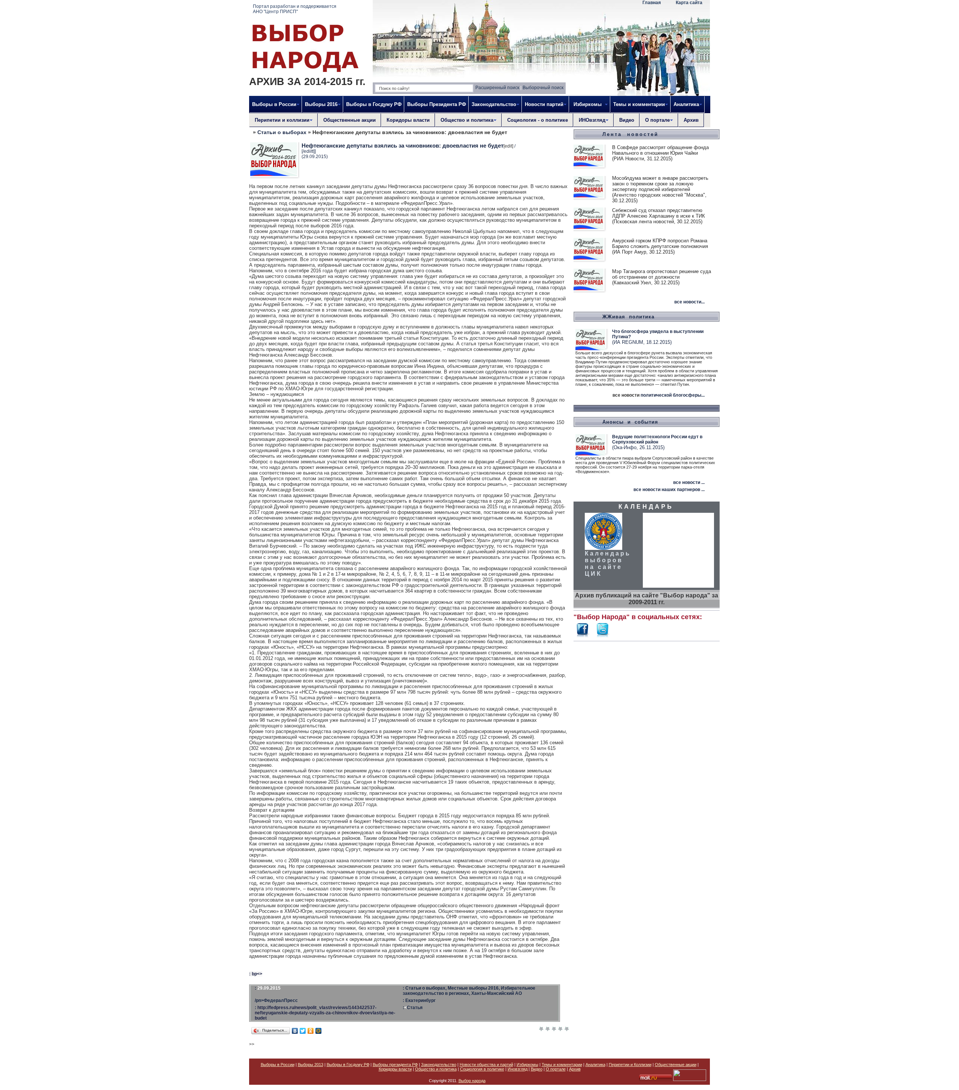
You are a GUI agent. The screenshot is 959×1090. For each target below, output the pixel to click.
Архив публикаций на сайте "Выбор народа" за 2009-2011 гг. (646, 598)
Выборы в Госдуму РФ (374, 104)
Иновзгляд (517, 1069)
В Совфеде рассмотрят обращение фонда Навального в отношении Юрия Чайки (660, 150)
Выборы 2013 (310, 1064)
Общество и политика (436, 1069)
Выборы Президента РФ (436, 104)
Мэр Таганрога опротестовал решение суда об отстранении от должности (661, 274)
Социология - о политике (537, 120)
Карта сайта (689, 2)
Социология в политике (482, 1069)
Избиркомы (527, 1064)
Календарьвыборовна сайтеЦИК (608, 563)
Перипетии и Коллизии (630, 1064)
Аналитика (595, 1064)
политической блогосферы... (673, 395)
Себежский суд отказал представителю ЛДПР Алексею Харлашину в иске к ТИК (658, 213)
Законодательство (438, 1064)
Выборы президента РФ (395, 1064)
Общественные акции (349, 120)
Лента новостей (630, 134)
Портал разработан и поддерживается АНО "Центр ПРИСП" (294, 9)
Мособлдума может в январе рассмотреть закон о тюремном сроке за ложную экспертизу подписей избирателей (660, 183)
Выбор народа (472, 1080)
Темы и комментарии (562, 1064)
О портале (556, 1069)
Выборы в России (277, 1064)
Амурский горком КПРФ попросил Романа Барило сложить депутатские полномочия (660, 243)
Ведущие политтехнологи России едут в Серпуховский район (657, 439)
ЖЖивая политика (628, 317)
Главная (651, 2)
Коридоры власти (408, 120)
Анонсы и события (630, 422)
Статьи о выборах (281, 132)
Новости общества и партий (486, 1064)
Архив (691, 120)
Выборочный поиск (543, 87)
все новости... (689, 302)
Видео (626, 120)
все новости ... (689, 482)
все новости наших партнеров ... (669, 489)
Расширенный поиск (497, 87)
